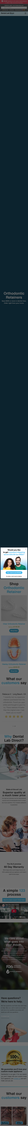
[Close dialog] (26, 549)
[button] (14, 561)
